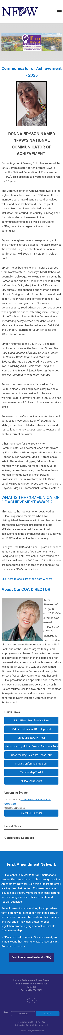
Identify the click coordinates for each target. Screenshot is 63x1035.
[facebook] (29, 1000)
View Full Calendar (31, 812)
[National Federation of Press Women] (19, 12)
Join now (23, 1013)
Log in (47, 1013)
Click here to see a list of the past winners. (27, 579)
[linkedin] (34, 1000)
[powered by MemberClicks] (31, 1031)
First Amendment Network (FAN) (31, 957)
